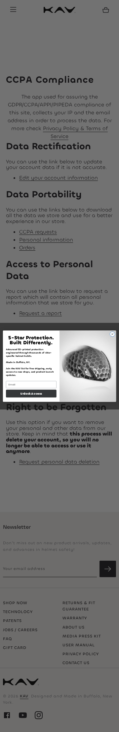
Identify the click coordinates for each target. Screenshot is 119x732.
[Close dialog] (112, 333)
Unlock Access (31, 393)
